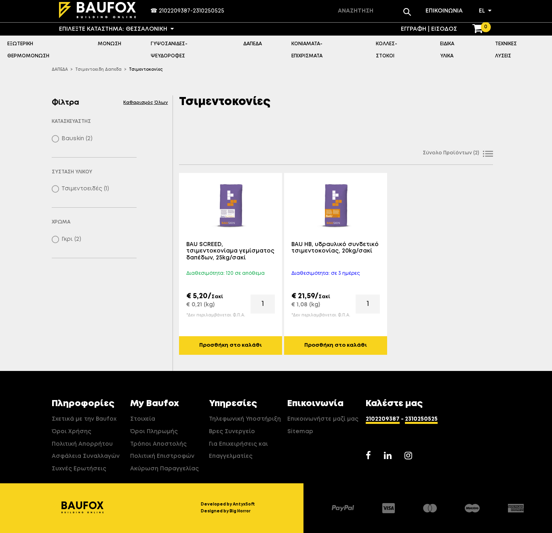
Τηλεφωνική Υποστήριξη (245, 419)
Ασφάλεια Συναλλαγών (86, 456)
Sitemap (300, 431)
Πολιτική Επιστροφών (162, 456)
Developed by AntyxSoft (228, 504)
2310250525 (208, 11)
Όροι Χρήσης (71, 431)
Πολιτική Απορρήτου (82, 444)
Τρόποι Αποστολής (158, 444)
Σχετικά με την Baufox (84, 419)
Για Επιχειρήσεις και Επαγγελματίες (238, 450)
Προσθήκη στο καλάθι (230, 345)
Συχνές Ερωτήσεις (79, 469)
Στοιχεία (142, 419)
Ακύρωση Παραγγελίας (164, 469)
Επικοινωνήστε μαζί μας (322, 419)
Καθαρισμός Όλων (145, 102)
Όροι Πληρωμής (154, 431)
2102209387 (174, 11)
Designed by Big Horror (226, 511)
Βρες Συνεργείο (232, 431)
